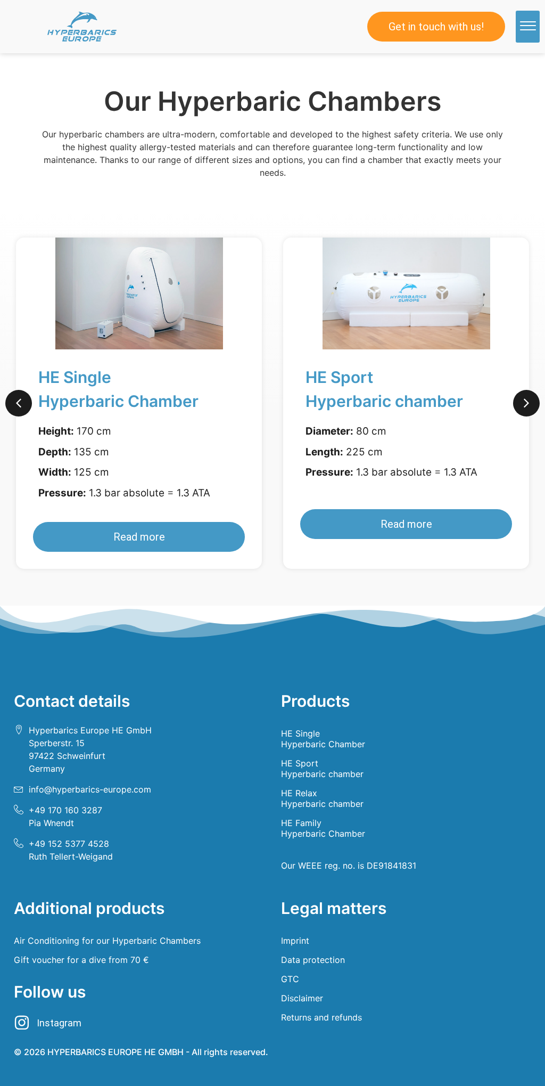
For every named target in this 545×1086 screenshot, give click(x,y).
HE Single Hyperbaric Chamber (323, 738)
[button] (528, 27)
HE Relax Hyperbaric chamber (322, 798)
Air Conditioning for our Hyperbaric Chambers (107, 940)
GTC (290, 979)
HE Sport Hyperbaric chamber (322, 768)
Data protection (313, 959)
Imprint (295, 940)
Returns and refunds (321, 1017)
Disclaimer (302, 998)
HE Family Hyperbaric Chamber (323, 828)
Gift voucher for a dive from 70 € (81, 959)
